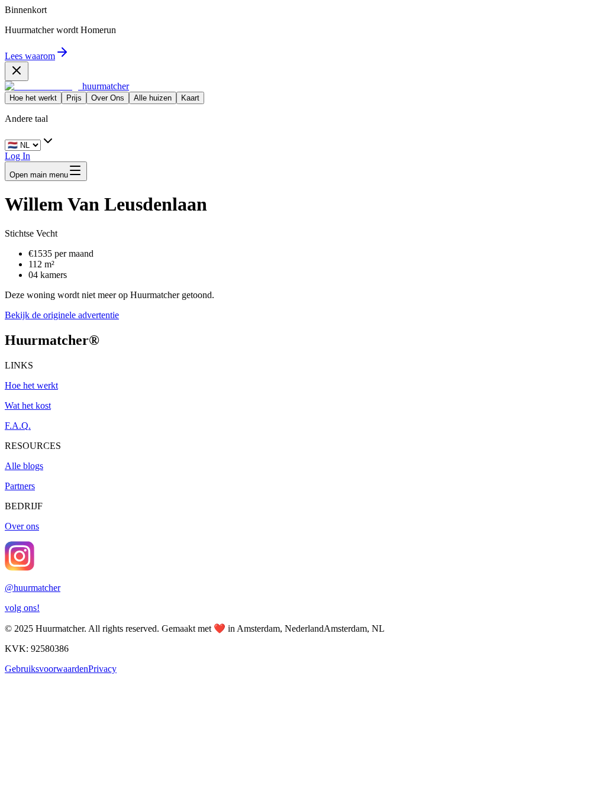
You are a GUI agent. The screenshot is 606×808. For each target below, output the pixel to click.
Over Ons (107, 97)
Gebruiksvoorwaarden (46, 669)
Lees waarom (30, 56)
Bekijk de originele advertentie (62, 315)
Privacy (102, 669)
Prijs (74, 97)
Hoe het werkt (33, 97)
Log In (17, 156)
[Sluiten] (16, 71)
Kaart (190, 97)
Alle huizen (153, 97)
